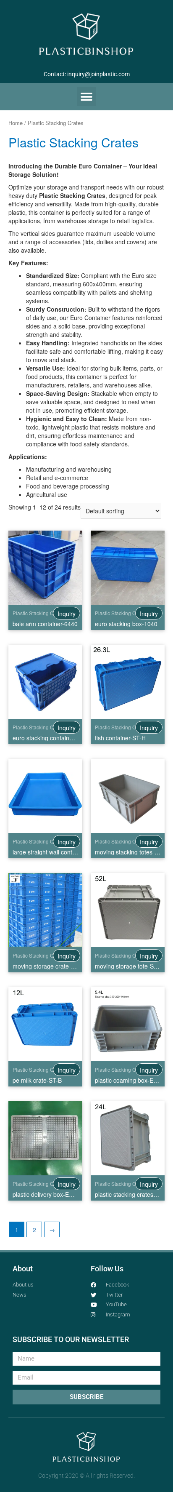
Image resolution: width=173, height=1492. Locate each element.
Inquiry (67, 613)
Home (15, 123)
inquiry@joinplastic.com (98, 74)
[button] (86, 96)
